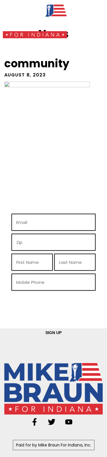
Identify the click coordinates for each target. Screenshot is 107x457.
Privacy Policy (85, 307)
